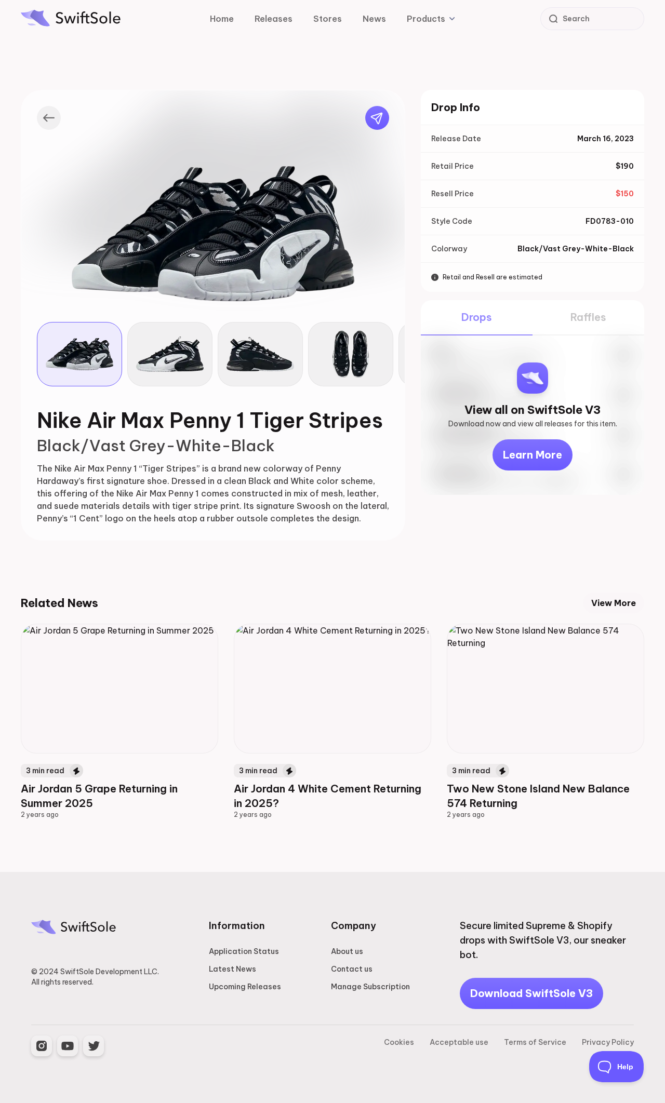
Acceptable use (459, 1042)
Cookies (399, 1042)
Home (222, 19)
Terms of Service (535, 1042)
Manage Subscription (370, 986)
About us (347, 951)
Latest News (232, 969)
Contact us (352, 969)
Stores (327, 19)
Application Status (244, 951)
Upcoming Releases (245, 986)
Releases (273, 19)
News (374, 19)
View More (613, 603)
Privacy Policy (608, 1042)
